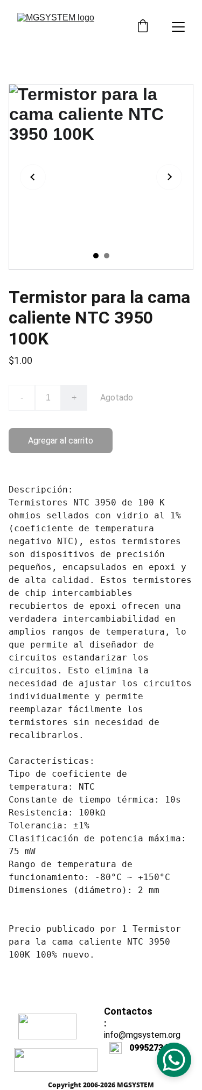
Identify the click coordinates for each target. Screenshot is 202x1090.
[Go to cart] (143, 27)
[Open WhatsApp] (174, 1060)
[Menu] (178, 27)
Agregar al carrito (60, 440)
